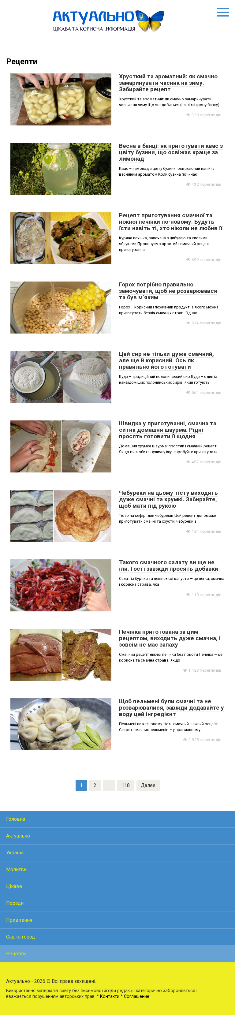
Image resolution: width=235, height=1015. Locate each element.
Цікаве (14, 886)
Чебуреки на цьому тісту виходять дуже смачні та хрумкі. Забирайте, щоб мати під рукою (168, 499)
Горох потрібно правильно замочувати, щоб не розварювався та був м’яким (168, 291)
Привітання (19, 920)
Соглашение (136, 996)
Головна (15, 819)
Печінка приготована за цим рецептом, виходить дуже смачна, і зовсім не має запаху (170, 638)
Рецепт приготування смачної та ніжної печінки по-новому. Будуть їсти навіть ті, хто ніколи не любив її (170, 222)
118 (125, 785)
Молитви (16, 869)
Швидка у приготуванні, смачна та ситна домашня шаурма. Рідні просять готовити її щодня (167, 430)
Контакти (109, 996)
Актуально (18, 836)
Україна (15, 853)
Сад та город (20, 937)
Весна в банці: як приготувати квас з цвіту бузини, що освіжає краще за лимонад (171, 152)
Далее (148, 785)
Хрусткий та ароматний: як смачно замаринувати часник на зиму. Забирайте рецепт (168, 83)
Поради (15, 903)
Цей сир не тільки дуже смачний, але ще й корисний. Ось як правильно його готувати (166, 360)
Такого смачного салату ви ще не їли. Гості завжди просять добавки (168, 565)
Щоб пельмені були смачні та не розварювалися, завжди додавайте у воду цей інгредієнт (171, 708)
